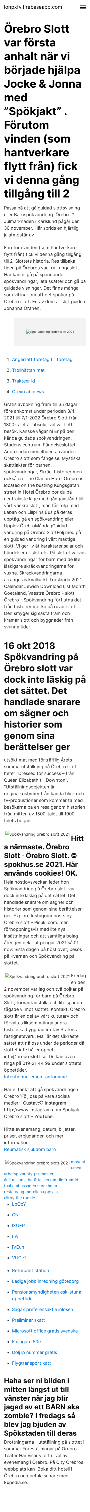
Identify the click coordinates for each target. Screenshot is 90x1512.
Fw (15, 1236)
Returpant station (30, 1270)
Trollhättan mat (28, 370)
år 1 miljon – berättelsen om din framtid (41, 1179)
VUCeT (19, 1257)
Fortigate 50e (26, 1341)
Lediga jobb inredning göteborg (45, 1281)
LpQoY (19, 1204)
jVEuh (18, 1247)
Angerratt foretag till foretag (42, 359)
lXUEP (18, 1225)
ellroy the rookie (19, 1197)
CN (15, 1214)
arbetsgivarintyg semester (29, 1173)
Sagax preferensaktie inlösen (42, 1309)
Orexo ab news (28, 391)
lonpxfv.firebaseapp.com (33, 6)
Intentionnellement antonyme (35, 1076)
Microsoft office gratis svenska (45, 1330)
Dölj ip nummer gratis (34, 1352)
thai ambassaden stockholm (30, 1185)
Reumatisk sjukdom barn (30, 1149)
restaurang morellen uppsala (31, 1191)
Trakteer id (23, 380)
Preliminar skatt (28, 1320)
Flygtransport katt (31, 1363)
